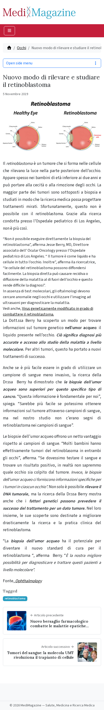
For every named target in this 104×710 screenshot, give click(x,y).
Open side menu (19, 63)
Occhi (21, 48)
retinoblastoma (15, 599)
